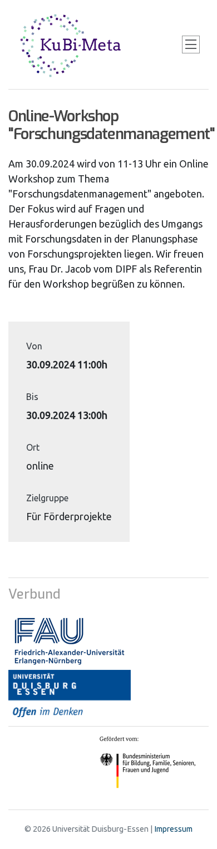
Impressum (173, 829)
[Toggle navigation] (191, 44)
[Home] (72, 44)
